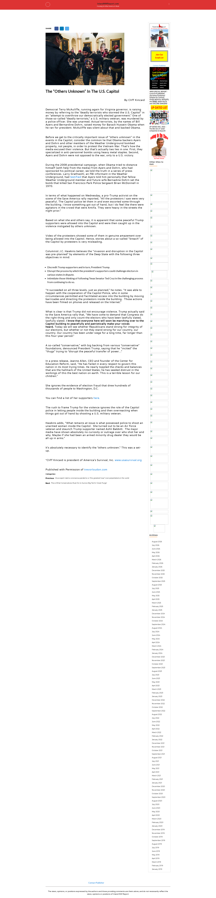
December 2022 (158, 700)
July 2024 (155, 632)
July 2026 (155, 545)
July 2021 (155, 761)
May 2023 (156, 682)
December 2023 (158, 657)
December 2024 (158, 614)
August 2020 (157, 801)
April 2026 (156, 556)
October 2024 (157, 621)
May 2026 (156, 552)
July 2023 (155, 675)
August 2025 (157, 585)
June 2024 (156, 635)
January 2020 (157, 826)
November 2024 (158, 617)
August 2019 (157, 844)
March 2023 (156, 689)
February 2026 (157, 563)
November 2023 (158, 660)
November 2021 (158, 747)
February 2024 (157, 650)
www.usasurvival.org (128, 460)
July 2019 (155, 848)
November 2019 (158, 833)
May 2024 (156, 639)
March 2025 (156, 603)
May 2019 (155, 855)
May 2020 (156, 812)
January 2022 (157, 740)
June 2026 (156, 549)
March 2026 (156, 560)
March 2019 (156, 862)
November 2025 (158, 574)
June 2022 (156, 722)
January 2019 (157, 869)
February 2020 (157, 822)
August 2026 (157, 542)
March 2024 (156, 646)
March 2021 (156, 776)
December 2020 (158, 786)
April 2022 (156, 729)
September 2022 (158, 711)
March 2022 (156, 732)
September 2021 (158, 754)
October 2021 (157, 750)
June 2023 (156, 678)
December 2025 (158, 570)
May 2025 (155, 596)
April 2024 (156, 642)
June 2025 (156, 592)
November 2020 (158, 790)
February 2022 (157, 736)
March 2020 (156, 819)
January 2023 (157, 696)
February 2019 (157, 866)
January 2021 (157, 783)
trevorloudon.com (95, 469)
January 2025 (157, 610)
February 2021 (157, 779)
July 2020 (155, 804)
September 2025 (158, 581)
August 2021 (157, 758)
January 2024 (157, 653)
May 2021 (155, 768)
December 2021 (158, 743)
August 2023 (157, 671)
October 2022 (157, 707)
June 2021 (156, 765)
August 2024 (157, 628)
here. (96, 398)
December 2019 (158, 830)
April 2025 (155, 599)
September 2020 (158, 797)
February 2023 (157, 693)
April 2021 (155, 772)
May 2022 (156, 725)
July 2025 (155, 588)
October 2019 (157, 837)
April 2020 (156, 815)
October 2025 (157, 578)
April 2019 (155, 858)
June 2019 (156, 851)
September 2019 (158, 840)
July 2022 (155, 718)
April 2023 (156, 686)
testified (75, 177)
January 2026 (157, 567)
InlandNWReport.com (108, 3)
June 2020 (156, 808)
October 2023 (157, 664)
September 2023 (158, 668)
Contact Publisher (159, 65)
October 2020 (157, 794)
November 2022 (158, 704)
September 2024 (158, 624)
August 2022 (157, 714)
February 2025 (157, 606)
